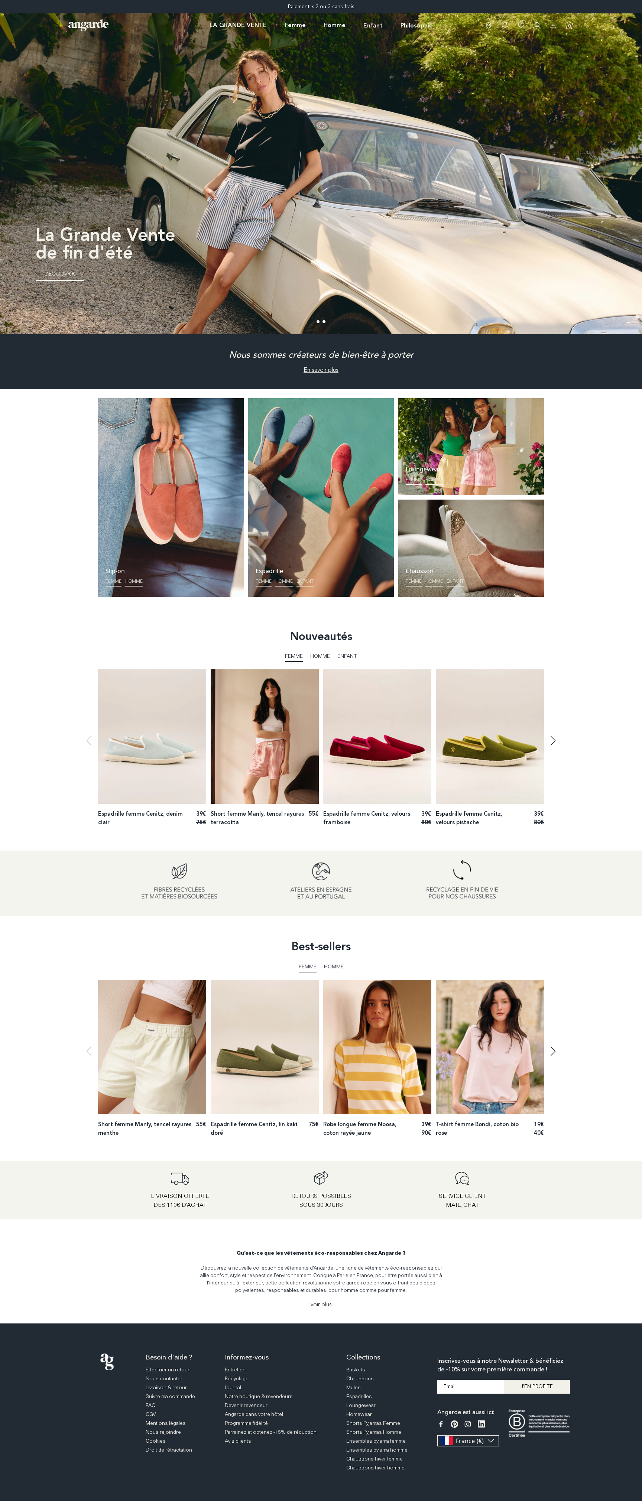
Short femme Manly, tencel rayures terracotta (257, 818)
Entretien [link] (235, 1369)
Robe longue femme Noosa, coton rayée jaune (359, 1128)
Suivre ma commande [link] (170, 1396)
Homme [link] (335, 25)
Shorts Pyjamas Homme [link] (373, 1431)
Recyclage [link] (237, 1378)
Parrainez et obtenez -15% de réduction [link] (271, 1431)
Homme (134, 581)
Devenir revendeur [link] (246, 1405)
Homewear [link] (359, 1413)
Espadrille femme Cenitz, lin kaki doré (254, 1128)
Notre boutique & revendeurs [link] (259, 1396)
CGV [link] (151, 1413)
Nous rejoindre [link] (163, 1431)
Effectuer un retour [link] (167, 1369)
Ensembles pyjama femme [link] (376, 1440)
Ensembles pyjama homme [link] (377, 1449)
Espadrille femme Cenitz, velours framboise (366, 818)
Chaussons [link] (360, 1378)
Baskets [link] (355, 1369)
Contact (635, 1422)
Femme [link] (295, 25)
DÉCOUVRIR (60, 273)
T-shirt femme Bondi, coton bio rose (477, 1128)
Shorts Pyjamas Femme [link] (373, 1422)
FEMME (414, 581)
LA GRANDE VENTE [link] (238, 25)
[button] (505, 25)
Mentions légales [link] (166, 1422)
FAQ (635, 1393)
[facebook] (441, 1424)
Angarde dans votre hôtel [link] (254, 1413)
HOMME (434, 581)
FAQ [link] (151, 1405)
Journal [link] (233, 1387)
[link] (488, 25)
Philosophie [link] (417, 25)
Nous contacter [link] (164, 1378)
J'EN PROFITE (537, 1386)
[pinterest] (454, 1424)
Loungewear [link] (361, 1405)
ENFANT (305, 581)
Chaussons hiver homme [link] (375, 1467)
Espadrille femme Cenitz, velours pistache (469, 818)
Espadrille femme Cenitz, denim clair (140, 818)
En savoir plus (321, 369)
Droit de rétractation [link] (169, 1449)
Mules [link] (353, 1387)
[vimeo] (481, 1424)
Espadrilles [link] (359, 1396)
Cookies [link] (156, 1440)
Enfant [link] (373, 25)
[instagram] (467, 1424)
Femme (113, 581)
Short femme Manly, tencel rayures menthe (144, 1128)
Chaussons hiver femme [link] (374, 1458)
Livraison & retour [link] (166, 1387)
